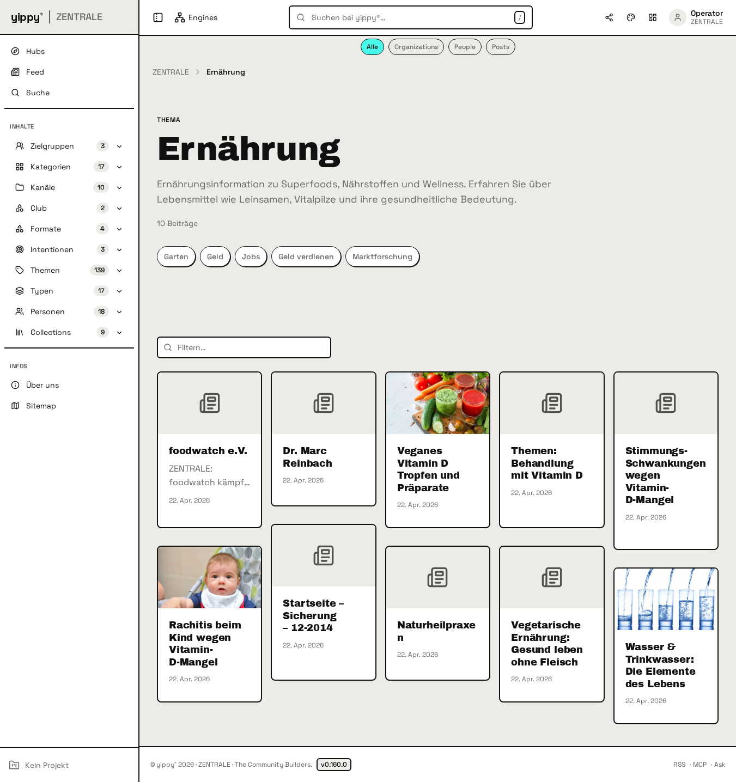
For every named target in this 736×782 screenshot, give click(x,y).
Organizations (416, 46)
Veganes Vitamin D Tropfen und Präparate (428, 469)
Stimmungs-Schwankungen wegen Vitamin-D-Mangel (665, 475)
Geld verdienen (306, 256)
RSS (679, 764)
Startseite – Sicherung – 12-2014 (313, 615)
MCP (700, 764)
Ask (719, 764)
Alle (372, 46)
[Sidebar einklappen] (158, 17)
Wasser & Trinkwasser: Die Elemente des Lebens (660, 665)
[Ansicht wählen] (652, 17)
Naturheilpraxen (436, 631)
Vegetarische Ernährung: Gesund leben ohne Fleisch (547, 644)
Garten (176, 256)
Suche (38, 92)
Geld (215, 256)
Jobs (251, 256)
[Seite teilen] (609, 17)
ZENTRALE (171, 72)
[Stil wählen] (631, 17)
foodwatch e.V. (208, 450)
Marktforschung (382, 256)
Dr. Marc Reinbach (307, 457)
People (465, 46)
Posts (500, 46)
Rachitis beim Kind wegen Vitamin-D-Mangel (205, 644)
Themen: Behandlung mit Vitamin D (547, 463)
